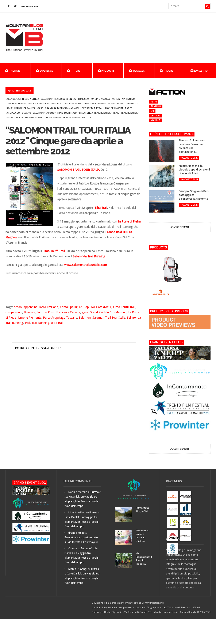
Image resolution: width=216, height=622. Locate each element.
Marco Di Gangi (77, 568)
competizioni (106, 103)
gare (40, 108)
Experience (46, 70)
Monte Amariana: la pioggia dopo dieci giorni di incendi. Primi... (194, 169)
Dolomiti (121, 103)
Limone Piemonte (113, 108)
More (169, 70)
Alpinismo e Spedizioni (35, 117)
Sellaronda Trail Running (95, 112)
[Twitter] (15, 6)
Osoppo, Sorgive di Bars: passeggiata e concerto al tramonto (194, 195)
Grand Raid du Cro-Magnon (62, 108)
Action (15, 70)
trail (116, 112)
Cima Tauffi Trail (86, 103)
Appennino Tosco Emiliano (40, 307)
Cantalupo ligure (37, 103)
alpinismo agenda (28, 98)
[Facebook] (8, 6)
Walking (155, 120)
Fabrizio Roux (46, 312)
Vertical (86, 117)
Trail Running (129, 112)
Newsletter (200, 70)
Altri (154, 101)
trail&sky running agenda (94, 98)
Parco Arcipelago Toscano (60, 317)
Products (107, 70)
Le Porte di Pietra (91, 108)
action (116, 98)
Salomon (46, 98)
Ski (152, 110)
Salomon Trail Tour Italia (61, 112)
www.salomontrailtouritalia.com (85, 264)
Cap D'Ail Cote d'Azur (62, 103)
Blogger (138, 70)
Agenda (11, 98)
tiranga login (76, 532)
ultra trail (13, 117)
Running (55, 117)
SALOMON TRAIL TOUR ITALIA (79, 169)
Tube (77, 70)
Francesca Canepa (24, 108)
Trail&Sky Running (65, 98)
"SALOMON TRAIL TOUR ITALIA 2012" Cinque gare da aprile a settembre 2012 (67, 141)
